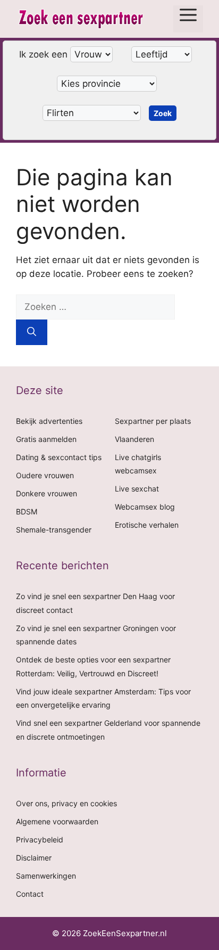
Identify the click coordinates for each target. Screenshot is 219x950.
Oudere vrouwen (45, 475)
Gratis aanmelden (46, 439)
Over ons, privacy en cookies (66, 803)
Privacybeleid (39, 839)
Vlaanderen (134, 439)
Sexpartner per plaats (153, 420)
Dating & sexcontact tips (59, 457)
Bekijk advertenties (49, 420)
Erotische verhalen (147, 524)
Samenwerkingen (46, 875)
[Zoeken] (31, 332)
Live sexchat (137, 488)
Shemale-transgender (53, 529)
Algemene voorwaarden (57, 821)
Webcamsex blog (145, 506)
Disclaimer (34, 857)
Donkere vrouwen (46, 493)
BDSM (26, 511)
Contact (30, 893)
